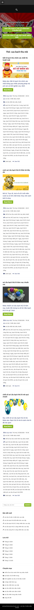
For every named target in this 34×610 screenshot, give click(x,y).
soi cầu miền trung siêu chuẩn (12, 594)
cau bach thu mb (8, 369)
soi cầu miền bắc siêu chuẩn (13, 102)
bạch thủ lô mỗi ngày (22, 139)
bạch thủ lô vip (16, 142)
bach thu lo (6, 335)
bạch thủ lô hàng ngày (12, 345)
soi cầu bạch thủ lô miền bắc (17, 153)
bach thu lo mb (7, 137)
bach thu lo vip (7, 142)
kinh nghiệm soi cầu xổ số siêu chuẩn (15, 578)
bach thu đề (14, 444)
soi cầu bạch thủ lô (11, 374)
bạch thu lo (20, 335)
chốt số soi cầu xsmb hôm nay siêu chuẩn (17, 214)
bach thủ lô (10, 110)
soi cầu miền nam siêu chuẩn (12, 591)
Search (27, 505)
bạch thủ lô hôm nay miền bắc (14, 348)
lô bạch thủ (18, 150)
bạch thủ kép (16, 332)
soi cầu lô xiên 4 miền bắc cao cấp (14, 517)
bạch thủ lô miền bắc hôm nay (14, 468)
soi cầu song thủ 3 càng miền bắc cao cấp (16, 529)
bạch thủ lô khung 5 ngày (20, 134)
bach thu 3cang (17, 329)
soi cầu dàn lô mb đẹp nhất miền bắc (17, 36)
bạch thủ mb (18, 471)
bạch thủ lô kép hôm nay (13, 121)
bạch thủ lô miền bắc (18, 137)
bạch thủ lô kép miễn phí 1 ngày (12, 126)
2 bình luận (8, 161)
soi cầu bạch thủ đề (8, 489)
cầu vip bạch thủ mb (21, 147)
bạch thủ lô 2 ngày (12, 337)
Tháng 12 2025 (8, 560)
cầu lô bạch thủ (10, 147)
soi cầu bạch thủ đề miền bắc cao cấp (15, 520)
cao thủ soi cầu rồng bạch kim (17, 473)
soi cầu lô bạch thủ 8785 (16, 492)
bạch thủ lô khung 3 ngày (10, 131)
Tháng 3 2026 (8, 551)
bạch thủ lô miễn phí (14, 364)
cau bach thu (12, 476)
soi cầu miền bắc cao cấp (11, 585)
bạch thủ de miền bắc (11, 442)
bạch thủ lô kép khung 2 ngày (20, 123)
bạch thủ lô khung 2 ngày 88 (20, 129)
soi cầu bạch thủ (24, 487)
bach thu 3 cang (18, 105)
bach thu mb (10, 471)
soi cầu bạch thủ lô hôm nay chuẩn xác (17, 29)
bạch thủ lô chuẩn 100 (22, 452)
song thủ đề (7, 597)
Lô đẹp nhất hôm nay (10, 582)
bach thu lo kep (19, 455)
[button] (2, 2)
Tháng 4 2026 (8, 548)
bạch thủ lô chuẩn (12, 343)
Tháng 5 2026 (8, 545)
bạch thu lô (17, 110)
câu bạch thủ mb (17, 145)
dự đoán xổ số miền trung (11, 575)
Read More (8, 90)
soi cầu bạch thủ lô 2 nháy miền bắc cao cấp (17, 523)
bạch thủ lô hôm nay (15, 118)
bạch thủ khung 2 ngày (12, 108)
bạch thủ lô (23, 108)
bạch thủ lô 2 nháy (12, 113)
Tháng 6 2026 (8, 541)
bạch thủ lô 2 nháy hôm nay (11, 340)
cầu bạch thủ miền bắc (17, 479)
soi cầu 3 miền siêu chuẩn (12, 98)
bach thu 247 (9, 105)
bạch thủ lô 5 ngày (14, 116)
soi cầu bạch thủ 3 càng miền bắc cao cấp (16, 526)
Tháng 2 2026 (8, 554)
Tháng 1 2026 (8, 557)
